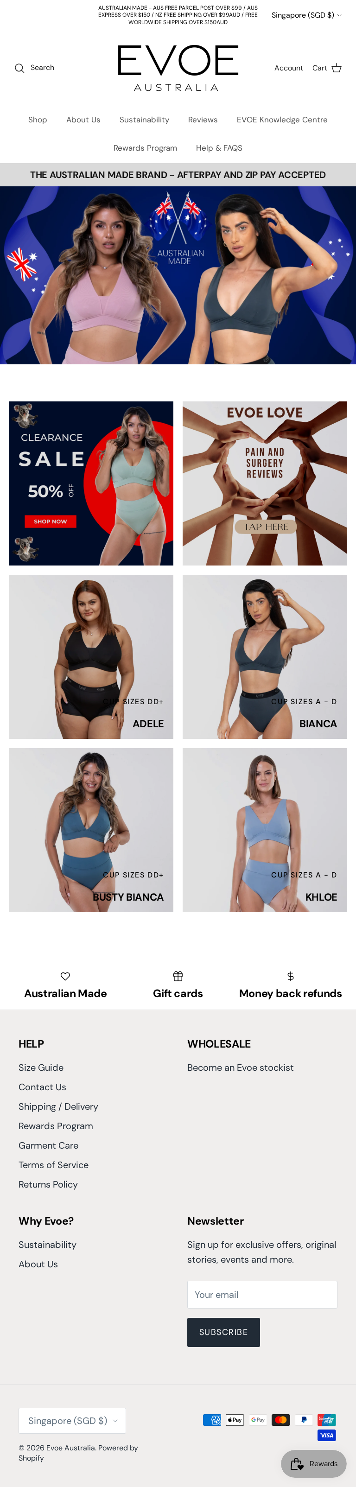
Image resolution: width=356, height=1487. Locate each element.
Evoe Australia (70, 1448)
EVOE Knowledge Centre (282, 119)
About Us (83, 119)
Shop (37, 119)
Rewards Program (145, 148)
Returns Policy (48, 1184)
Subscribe (223, 1332)
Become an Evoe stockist (240, 1067)
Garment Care (48, 1145)
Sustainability (144, 119)
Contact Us (42, 1087)
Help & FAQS (219, 148)
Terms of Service (54, 1165)
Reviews (203, 119)
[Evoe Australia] (178, 68)
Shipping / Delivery (58, 1106)
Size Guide (41, 1067)
